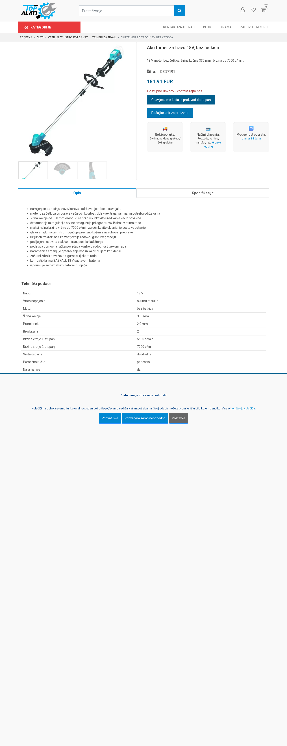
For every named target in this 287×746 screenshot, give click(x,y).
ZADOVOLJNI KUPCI (254, 27)
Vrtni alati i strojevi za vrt (68, 37)
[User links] (242, 9)
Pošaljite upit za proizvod (169, 113)
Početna (26, 37)
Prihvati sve (110, 418)
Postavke (178, 418)
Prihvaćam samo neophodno (145, 418)
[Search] (179, 10)
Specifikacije (203, 193)
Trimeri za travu (104, 37)
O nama (226, 27)
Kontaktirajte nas (179, 27)
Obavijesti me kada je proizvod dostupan (181, 100)
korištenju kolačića (242, 408)
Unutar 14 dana (251, 138)
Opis (77, 193)
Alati (40, 37)
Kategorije (41, 27)
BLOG (207, 27)
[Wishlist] (253, 9)
